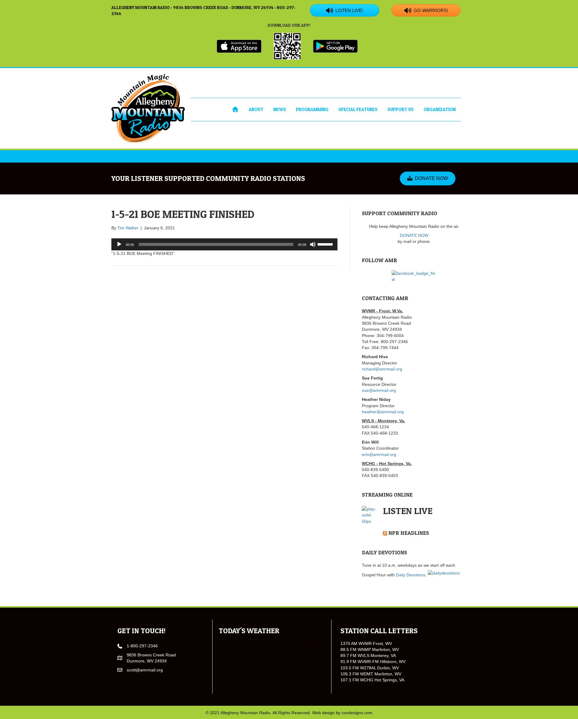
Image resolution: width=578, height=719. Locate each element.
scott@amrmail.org (145, 670)
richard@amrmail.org (382, 369)
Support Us (400, 109)
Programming (312, 109)
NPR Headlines (408, 533)
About (256, 109)
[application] (224, 244)
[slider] (326, 243)
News (279, 109)
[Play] (119, 244)
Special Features (358, 109)
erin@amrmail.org (379, 454)
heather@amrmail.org (383, 411)
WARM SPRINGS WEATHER (271, 652)
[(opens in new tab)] (239, 45)
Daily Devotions (410, 574)
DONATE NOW (414, 235)
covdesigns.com (357, 712)
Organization (440, 109)
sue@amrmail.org (379, 390)
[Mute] (313, 244)
